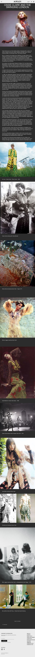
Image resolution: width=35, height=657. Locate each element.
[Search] (31, 2)
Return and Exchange (31, 639)
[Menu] (1, 2)
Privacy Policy (29, 636)
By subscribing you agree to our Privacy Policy (6, 642)
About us (28, 633)
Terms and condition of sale (30, 643)
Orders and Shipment (31, 637)
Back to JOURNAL (17, 621)
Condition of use (30, 644)
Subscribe (29, 641)
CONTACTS (28, 634)
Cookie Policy (29, 638)
